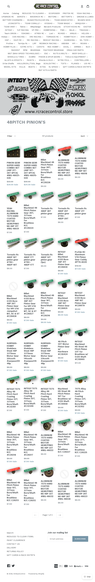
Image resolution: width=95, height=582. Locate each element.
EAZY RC (18, 40)
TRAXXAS (84, 30)
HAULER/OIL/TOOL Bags (28, 63)
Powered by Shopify (36, 574)
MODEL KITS (10, 67)
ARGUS (73, 33)
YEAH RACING (84, 13)
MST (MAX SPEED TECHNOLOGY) (24, 53)
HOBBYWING (50, 30)
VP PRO (35, 30)
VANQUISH (80, 23)
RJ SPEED (54, 67)
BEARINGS (35, 50)
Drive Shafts (8, 63)
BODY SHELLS (79, 53)
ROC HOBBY (53, 47)
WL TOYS (84, 40)
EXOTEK (87, 27)
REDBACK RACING (48, 43)
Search (10, 533)
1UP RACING (23, 30)
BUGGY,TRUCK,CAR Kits (38, 20)
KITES (43, 67)
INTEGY (9, 30)
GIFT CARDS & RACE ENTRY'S (77, 67)
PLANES (75, 63)
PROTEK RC (68, 13)
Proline (9, 43)
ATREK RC (40, 33)
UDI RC (87, 63)
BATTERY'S (67, 16)
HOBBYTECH (70, 37)
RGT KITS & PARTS (48, 70)
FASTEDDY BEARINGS (53, 50)
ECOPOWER (54, 13)
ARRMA (78, 47)
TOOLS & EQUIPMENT (75, 57)
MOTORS (52, 16)
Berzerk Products (52, 27)
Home (6, 13)
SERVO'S (21, 16)
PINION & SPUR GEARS (50, 57)
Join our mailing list (58, 532)
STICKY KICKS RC (72, 27)
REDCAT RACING (51, 40)
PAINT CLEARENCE (16, 540)
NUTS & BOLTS (60, 53)
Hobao (4, 37)
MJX (88, 47)
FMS (62, 30)
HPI (74, 43)
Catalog (15, 13)
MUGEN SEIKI (84, 20)
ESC (46, 53)
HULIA (22, 67)
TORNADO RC (52, 37)
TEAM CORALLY (32, 23)
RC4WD (62, 33)
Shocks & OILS (46, 60)
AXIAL (66, 47)
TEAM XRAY (9, 27)
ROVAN (84, 43)
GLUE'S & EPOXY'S (13, 60)
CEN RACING (18, 37)
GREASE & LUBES (85, 16)
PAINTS (31, 60)
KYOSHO (49, 23)
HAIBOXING (69, 40)
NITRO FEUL (64, 60)
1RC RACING (33, 40)
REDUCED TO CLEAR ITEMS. (20, 536)
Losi (51, 33)
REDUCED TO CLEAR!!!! (33, 13)
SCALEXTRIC (50, 63)
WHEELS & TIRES (15, 57)
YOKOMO (25, 33)
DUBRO (32, 57)
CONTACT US (13, 544)
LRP (34, 43)
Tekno (23, 27)
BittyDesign (35, 27)
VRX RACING (35, 37)
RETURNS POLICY (15, 551)
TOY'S (64, 63)
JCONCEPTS (14, 23)
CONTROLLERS (81, 60)
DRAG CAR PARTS (75, 50)
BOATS (32, 67)
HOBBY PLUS (9, 47)
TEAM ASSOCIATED (63, 20)
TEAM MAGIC (64, 23)
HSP (7, 40)
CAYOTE (40, 47)
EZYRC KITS (26, 47)
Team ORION (10, 33)
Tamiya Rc (23, 43)
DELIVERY (11, 547)
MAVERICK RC (37, 16)
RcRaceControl (19, 574)
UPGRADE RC (7, 16)
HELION (86, 33)
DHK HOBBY (86, 37)
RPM (25, 50)
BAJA (72, 30)
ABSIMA (65, 43)
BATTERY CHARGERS (13, 20)
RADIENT (15, 50)
